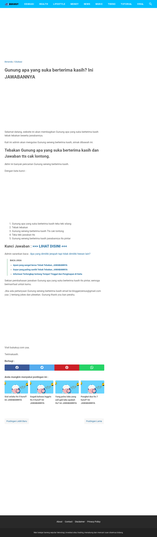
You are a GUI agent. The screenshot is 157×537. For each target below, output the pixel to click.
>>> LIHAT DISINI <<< (50, 246)
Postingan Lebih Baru (16, 421)
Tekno (112, 4)
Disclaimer (80, 521)
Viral (140, 4)
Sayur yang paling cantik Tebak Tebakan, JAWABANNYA (40, 269)
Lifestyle (59, 4)
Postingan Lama (94, 421)
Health (43, 4)
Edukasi (29, 4)
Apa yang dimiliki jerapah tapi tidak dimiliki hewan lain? (60, 253)
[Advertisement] (78, 34)
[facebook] (17, 368)
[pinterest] (66, 368)
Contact (69, 521)
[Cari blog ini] (150, 4)
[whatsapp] (91, 368)
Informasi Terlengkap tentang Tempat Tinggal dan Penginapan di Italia (47, 274)
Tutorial (126, 4)
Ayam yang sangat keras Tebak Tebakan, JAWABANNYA (40, 265)
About (59, 521)
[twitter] (41, 368)
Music (99, 4)
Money (75, 4)
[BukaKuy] (12, 4)
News (87, 4)
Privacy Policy (93, 521)
